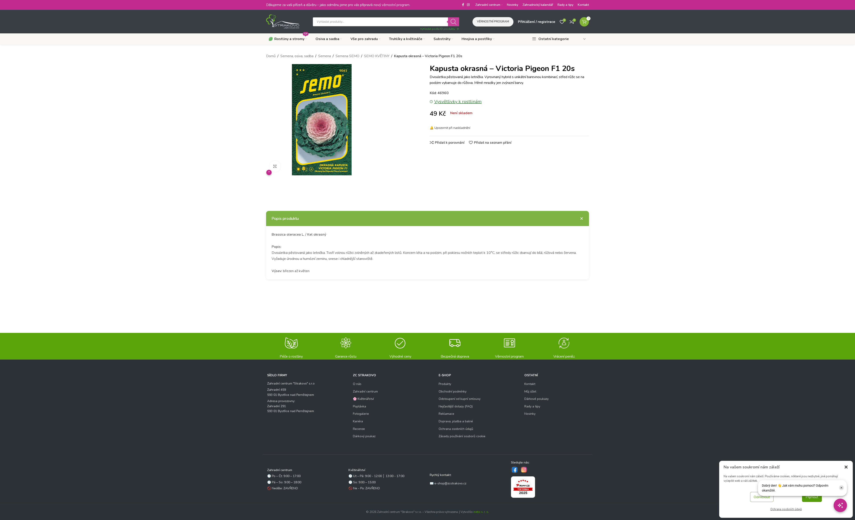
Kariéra (358, 421)
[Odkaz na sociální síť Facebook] (463, 5)
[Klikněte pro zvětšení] (275, 166)
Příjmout (812, 497)
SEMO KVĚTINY (376, 56)
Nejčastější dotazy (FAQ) (456, 406)
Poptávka (359, 406)
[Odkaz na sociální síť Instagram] (468, 5)
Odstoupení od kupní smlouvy (459, 399)
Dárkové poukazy (536, 399)
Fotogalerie (361, 414)
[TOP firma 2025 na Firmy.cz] (523, 487)
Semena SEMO (347, 56)
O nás (357, 384)
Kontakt (529, 384)
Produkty (445, 384)
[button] (846, 467)
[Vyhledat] (453, 21)
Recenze (359, 429)
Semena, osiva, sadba (297, 56)
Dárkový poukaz (364, 436)
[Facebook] (514, 469)
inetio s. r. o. (481, 512)
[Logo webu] (282, 21)
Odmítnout (762, 497)
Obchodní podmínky (452, 391)
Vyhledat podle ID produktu (437, 29)
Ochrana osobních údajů (786, 509)
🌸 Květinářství (363, 399)
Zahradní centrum (365, 391)
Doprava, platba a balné (456, 421)
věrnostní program (395, 5)
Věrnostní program (493, 22)
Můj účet (530, 391)
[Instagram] (523, 469)
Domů (271, 56)
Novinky (529, 414)
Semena (324, 56)
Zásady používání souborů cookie (462, 436)
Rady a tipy (532, 406)
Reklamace (446, 414)
